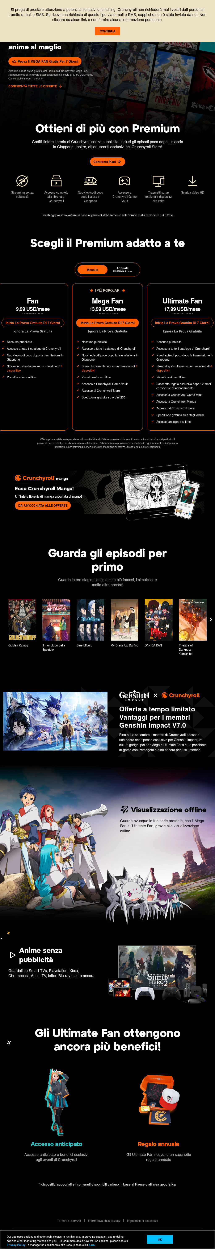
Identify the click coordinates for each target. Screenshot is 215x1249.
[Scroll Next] (211, 619)
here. (91, 1245)
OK (160, 1239)
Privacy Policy (16, 1245)
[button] (22, 624)
